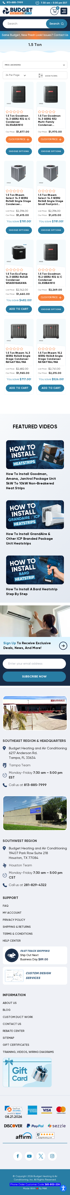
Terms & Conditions (18, 933)
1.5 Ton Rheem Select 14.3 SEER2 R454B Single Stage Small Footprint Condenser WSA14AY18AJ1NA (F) (50, 200)
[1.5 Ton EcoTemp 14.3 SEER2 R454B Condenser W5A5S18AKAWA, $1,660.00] (19, 252)
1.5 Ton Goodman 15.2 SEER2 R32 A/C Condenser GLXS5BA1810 (50, 278)
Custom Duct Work (18, 1017)
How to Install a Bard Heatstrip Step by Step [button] (31, 592)
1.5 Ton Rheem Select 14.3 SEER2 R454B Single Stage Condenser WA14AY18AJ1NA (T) (18, 200)
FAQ (5, 906)
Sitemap (8, 1038)
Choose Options (19, 151)
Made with (29, 1188)
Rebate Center (13, 1031)
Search (54, 23)
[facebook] (17, 1156)
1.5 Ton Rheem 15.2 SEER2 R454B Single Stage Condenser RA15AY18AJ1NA (50, 357)
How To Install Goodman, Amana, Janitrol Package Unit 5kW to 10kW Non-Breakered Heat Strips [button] (31, 481)
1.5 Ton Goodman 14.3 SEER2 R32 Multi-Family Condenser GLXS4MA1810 (49, 121)
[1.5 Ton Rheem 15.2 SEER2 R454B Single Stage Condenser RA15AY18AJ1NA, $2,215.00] (51, 331)
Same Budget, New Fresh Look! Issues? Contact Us (35, 35)
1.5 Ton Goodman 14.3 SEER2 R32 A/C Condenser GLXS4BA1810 (18, 120)
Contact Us (12, 1024)
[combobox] (27, 23)
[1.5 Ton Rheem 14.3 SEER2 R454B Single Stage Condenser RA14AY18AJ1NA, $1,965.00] (19, 331)
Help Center (12, 940)
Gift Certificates (16, 1045)
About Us (10, 1003)
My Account (12, 912)
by (40, 1188)
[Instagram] (52, 1156)
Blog (7, 1010)
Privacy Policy (14, 920)
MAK (44, 1188)
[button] (35, 75)
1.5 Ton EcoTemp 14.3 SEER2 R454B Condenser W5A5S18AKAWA (17, 278)
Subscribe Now (34, 676)
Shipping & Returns (17, 927)
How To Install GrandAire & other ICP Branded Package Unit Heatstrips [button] (29, 538)
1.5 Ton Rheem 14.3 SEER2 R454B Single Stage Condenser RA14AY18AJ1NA (18, 357)
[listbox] (35, 65)
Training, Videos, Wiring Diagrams (28, 1052)
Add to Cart (19, 309)
